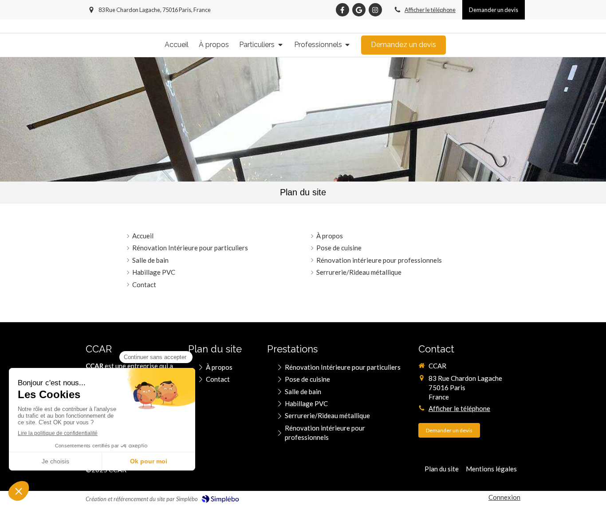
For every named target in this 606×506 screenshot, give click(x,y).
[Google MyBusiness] (359, 9)
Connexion (504, 497)
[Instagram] (375, 9)
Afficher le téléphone (430, 9)
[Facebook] (342, 9)
